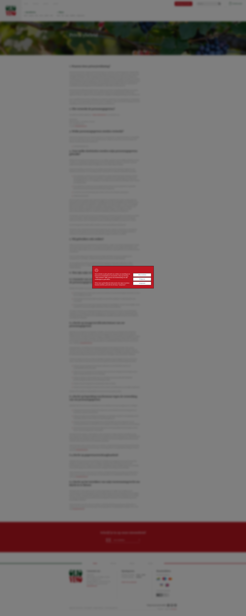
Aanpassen (142, 283)
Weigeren (142, 279)
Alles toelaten (142, 275)
